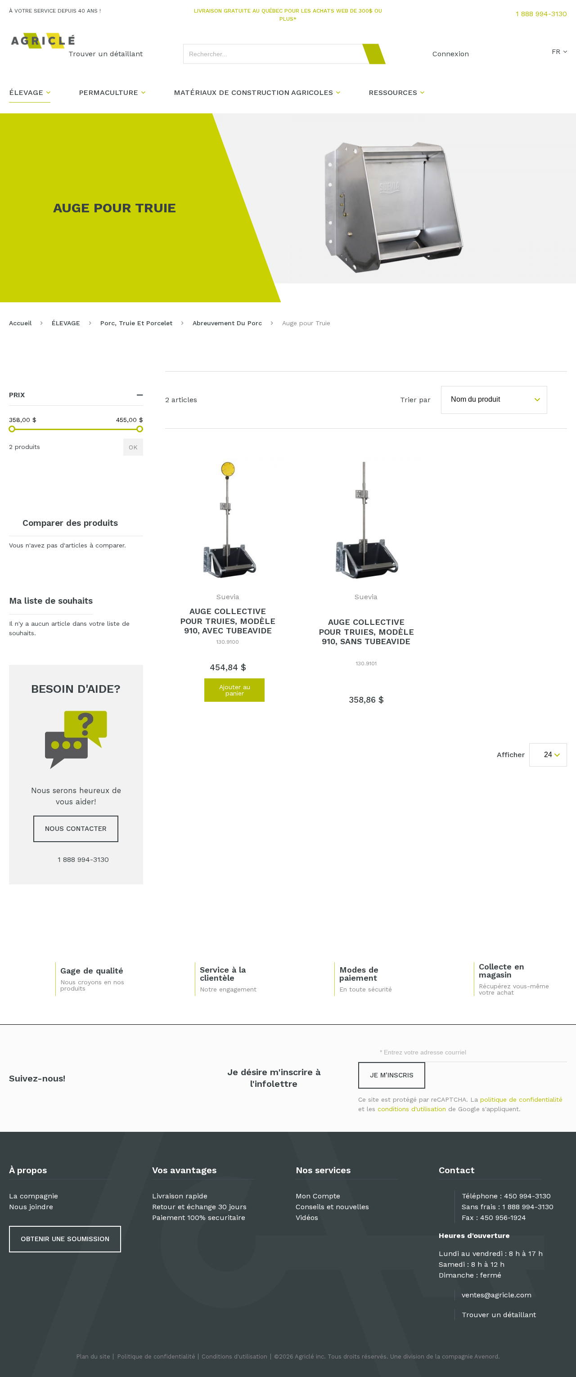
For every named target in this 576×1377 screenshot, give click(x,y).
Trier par (415, 399)
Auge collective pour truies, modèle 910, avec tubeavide (227, 620)
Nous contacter (76, 829)
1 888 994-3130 (541, 13)
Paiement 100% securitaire (198, 1217)
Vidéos (307, 1217)
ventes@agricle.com (496, 1295)
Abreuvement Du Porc (227, 323)
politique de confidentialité (521, 1099)
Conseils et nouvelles (332, 1206)
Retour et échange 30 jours (199, 1206)
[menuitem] (105, 54)
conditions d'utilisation (412, 1108)
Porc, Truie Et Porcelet (136, 323)
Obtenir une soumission (65, 1239)
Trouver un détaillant (499, 1314)
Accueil (20, 323)
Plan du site (93, 1356)
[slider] (12, 429)
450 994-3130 (527, 1196)
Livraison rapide (179, 1196)
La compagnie (33, 1196)
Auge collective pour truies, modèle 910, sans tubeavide (366, 631)
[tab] (76, 395)
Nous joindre (31, 1206)
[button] (192, 693)
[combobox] (280, 54)
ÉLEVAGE (66, 323)
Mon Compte (318, 1196)
